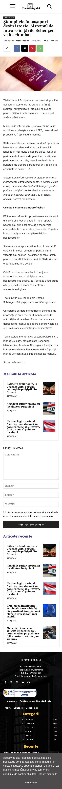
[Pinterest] (32, 48)
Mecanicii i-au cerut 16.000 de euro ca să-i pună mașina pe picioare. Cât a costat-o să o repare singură (23, 634)
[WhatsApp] (40, 48)
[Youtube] (29, 682)
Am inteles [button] (31, 782)
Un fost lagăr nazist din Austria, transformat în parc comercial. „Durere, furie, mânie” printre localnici (23, 427)
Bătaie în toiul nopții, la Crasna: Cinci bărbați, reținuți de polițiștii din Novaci (22, 388)
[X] (24, 48)
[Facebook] (17, 48)
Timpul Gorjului (21, 40)
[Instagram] (11, 682)
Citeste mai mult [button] (47, 774)
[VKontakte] (23, 682)
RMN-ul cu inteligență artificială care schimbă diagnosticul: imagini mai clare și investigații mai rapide (23, 611)
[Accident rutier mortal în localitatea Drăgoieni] (49, 408)
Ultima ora (9, 18)
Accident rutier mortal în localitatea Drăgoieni (23, 405)
